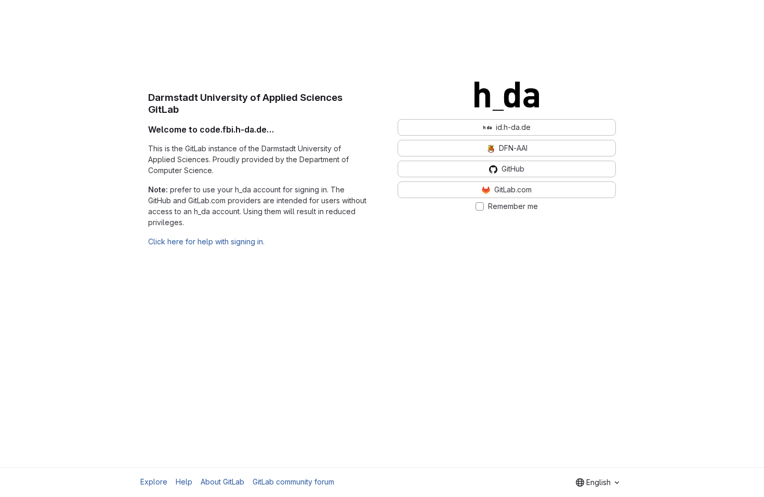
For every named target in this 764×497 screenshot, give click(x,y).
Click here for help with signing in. (206, 241)
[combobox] (597, 482)
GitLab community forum (293, 481)
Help (184, 481)
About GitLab (222, 481)
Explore (153, 481)
